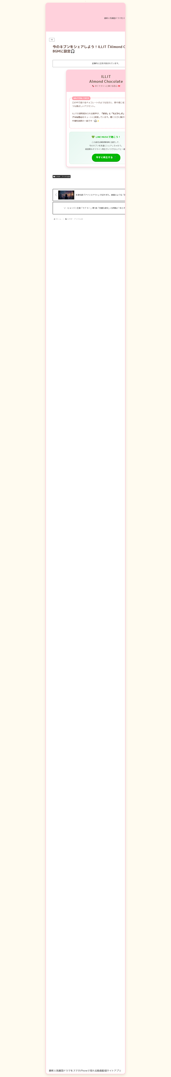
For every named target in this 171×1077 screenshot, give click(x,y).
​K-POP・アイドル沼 (63, 176)
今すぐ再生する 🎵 (106, 157)
